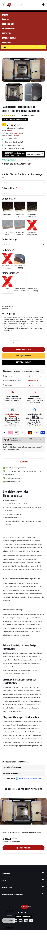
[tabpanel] (23, 609)
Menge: (4, 343)
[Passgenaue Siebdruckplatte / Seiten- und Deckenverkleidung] (14, 92)
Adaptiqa (10, 131)
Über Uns (5, 19)
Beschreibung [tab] (24, 461)
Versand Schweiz (8, 28)
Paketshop (6, 42)
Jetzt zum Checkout (23, 362)
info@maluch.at (32, 380)
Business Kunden (9, 37)
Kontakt (5, 14)
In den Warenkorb (23, 349)
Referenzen (6, 33)
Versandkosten (20, 128)
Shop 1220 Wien (8, 24)
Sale (4, 47)
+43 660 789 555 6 (34, 376)
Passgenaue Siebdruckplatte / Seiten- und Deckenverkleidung (22, 832)
